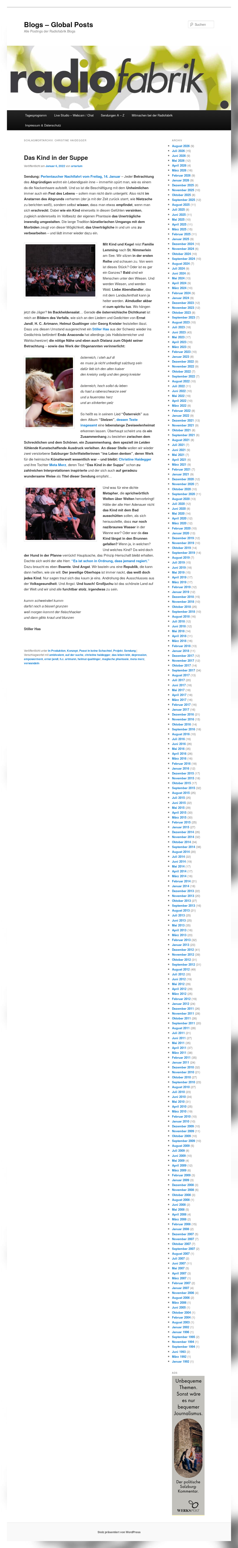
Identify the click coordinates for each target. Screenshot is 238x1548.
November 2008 (183, 1189)
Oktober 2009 (181, 1136)
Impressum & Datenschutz (43, 125)
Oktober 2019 (181, 547)
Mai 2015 (178, 807)
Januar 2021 (180, 474)
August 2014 (181, 851)
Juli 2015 (178, 797)
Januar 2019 (180, 592)
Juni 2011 (179, 1038)
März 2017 (179, 699)
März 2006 (179, 1302)
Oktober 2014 (181, 842)
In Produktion (57, 650)
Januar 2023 (180, 356)
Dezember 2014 (183, 832)
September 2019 (183, 552)
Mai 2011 (178, 1043)
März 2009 (179, 1170)
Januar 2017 (180, 709)
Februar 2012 (181, 999)
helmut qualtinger (89, 659)
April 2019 (179, 577)
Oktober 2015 (181, 783)
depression (139, 655)
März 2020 (179, 523)
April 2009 (179, 1165)
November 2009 (183, 1131)
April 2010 (179, 1106)
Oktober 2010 (181, 1077)
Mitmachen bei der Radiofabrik (152, 115)
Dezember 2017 (183, 655)
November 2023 (183, 307)
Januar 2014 (180, 886)
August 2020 (181, 499)
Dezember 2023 (183, 302)
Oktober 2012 (181, 959)
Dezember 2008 (183, 1185)
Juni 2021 (179, 450)
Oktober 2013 (181, 900)
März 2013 (179, 935)
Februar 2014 (181, 881)
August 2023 (181, 322)
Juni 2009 (179, 1155)
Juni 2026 (179, 155)
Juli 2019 (178, 562)
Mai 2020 (178, 513)
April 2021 (179, 459)
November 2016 (183, 719)
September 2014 (183, 847)
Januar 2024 (180, 298)
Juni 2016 (179, 744)
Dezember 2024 (183, 244)
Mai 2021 (178, 454)
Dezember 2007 (183, 1234)
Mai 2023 (178, 337)
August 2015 (181, 792)
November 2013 (183, 895)
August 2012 (181, 969)
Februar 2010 (181, 1116)
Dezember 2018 (183, 596)
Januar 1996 (180, 1332)
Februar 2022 (181, 410)
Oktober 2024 (181, 254)
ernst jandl (51, 659)
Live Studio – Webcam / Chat (74, 115)
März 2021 (179, 464)
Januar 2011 (180, 1062)
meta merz (137, 659)
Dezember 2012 (183, 949)
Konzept (72, 650)
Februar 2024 (181, 293)
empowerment (33, 659)
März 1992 (179, 1356)
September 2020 (183, 494)
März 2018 (179, 641)
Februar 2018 (181, 646)
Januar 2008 (180, 1229)
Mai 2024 (178, 278)
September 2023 (183, 317)
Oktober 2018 (181, 606)
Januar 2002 (180, 1327)
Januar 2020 (180, 533)
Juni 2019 (179, 567)
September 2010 (183, 1082)
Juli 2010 (178, 1092)
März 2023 (179, 347)
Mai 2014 (178, 866)
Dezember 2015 (183, 773)
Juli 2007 (178, 1258)
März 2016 (179, 758)
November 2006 (183, 1292)
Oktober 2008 (181, 1195)
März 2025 (179, 229)
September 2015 (183, 788)
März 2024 (179, 288)
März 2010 (179, 1111)
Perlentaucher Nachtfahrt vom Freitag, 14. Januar (80, 176)
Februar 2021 (181, 469)
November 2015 (183, 778)
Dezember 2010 (183, 1067)
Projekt (118, 650)
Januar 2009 (180, 1180)
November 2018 (183, 601)
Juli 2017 (178, 680)
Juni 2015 (179, 802)
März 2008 (179, 1219)
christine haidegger (97, 655)
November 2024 (183, 248)
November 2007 (183, 1239)
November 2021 (183, 425)
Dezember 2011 (183, 1008)
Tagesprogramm (36, 115)
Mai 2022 (178, 395)
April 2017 (179, 695)
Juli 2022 (178, 386)
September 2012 (183, 964)
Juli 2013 (178, 915)
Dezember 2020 (183, 479)
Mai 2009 (178, 1160)
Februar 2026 (181, 175)
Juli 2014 (178, 856)
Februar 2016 (181, 763)
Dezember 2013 (183, 891)
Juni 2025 (179, 214)
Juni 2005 (179, 1307)
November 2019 (183, 543)
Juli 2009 (178, 1150)
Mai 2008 (178, 1209)
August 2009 (181, 1145)
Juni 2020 (179, 508)
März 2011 (179, 1052)
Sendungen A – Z (112, 115)
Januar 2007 (180, 1288)
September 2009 (183, 1140)
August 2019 (181, 557)
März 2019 (179, 582)
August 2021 (181, 440)
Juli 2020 (178, 503)
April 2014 (179, 871)
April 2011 (179, 1047)
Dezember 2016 (183, 714)
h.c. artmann (68, 659)
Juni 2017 (179, 685)
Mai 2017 (178, 690)
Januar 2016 (180, 768)
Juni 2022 (179, 391)
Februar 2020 (181, 528)
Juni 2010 (179, 1096)
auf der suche (74, 655)
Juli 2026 (178, 150)
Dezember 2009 (183, 1126)
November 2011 (183, 1013)
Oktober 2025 (181, 195)
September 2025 (183, 199)
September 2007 (183, 1248)
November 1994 (183, 1341)
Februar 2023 (181, 351)
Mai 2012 (178, 984)
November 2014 (183, 837)
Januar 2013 (180, 944)
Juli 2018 (178, 621)
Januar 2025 (180, 239)
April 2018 (179, 636)
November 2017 (183, 660)
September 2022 (183, 376)
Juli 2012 (178, 974)
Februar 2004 (181, 1317)
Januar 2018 (180, 650)
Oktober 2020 (181, 489)
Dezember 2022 (183, 361)
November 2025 (183, 190)
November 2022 (183, 366)
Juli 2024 (178, 268)
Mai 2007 (178, 1268)
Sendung (130, 650)
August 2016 (181, 734)
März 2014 (179, 876)
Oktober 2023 (181, 312)
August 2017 (181, 675)
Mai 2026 (178, 160)
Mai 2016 (178, 748)
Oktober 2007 (181, 1244)
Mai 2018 (178, 631)
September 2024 (183, 258)
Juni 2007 (179, 1263)
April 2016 (179, 753)
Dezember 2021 (183, 420)
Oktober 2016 (181, 724)
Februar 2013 (181, 940)
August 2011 (181, 1028)
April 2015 (179, 812)
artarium (77, 166)
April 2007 (179, 1273)
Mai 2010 (178, 1101)
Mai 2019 (178, 572)
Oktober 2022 (181, 371)
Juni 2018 (179, 626)
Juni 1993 (179, 1351)
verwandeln (31, 663)
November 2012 (183, 954)
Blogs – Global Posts (58, 24)
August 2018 (181, 616)
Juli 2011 (178, 1033)
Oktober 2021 (181, 430)
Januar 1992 (180, 1361)
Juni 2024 (179, 273)
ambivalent (56, 655)
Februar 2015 (181, 822)
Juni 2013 (179, 920)
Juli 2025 (178, 209)
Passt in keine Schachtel (95, 650)
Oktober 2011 (181, 1018)
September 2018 (183, 611)
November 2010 (183, 1072)
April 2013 (179, 930)
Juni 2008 (179, 1204)
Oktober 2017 (181, 665)
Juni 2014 (179, 861)
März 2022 (179, 405)
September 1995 (183, 1337)
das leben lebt (121, 655)
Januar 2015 (180, 827)
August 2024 (181, 263)
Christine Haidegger (135, 459)
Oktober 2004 (181, 1312)
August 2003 (181, 1322)
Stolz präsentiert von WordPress (119, 1532)
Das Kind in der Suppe (56, 157)
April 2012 (179, 989)
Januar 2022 (180, 415)
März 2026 (179, 170)
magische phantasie (115, 659)
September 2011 (183, 1023)
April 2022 (179, 400)
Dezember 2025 (183, 185)
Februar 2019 (181, 587)
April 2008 (179, 1214)
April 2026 (179, 165)
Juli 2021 (178, 444)
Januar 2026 (180, 180)
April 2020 (179, 518)
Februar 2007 (181, 1283)
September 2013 (183, 905)
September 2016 (183, 729)
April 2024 (179, 283)
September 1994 (183, 1346)
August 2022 (181, 381)
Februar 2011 (181, 1057)
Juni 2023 (179, 332)
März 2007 (179, 1278)
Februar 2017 (181, 704)
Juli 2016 (178, 739)
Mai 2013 (178, 925)
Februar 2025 (181, 234)
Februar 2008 (181, 1224)
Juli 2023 (178, 327)
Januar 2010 (180, 1121)
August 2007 (181, 1253)
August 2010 (181, 1087)
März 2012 (179, 993)
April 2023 (179, 342)
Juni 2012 (179, 979)
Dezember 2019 (183, 538)
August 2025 (181, 204)
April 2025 (179, 224)
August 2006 (181, 1297)
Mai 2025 (178, 219)
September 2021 (183, 435)
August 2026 (181, 146)
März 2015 (179, 817)
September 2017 (183, 670)
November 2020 (183, 484)
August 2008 (181, 1199)
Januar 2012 (180, 1003)
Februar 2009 (181, 1175)
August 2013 (181, 910)
